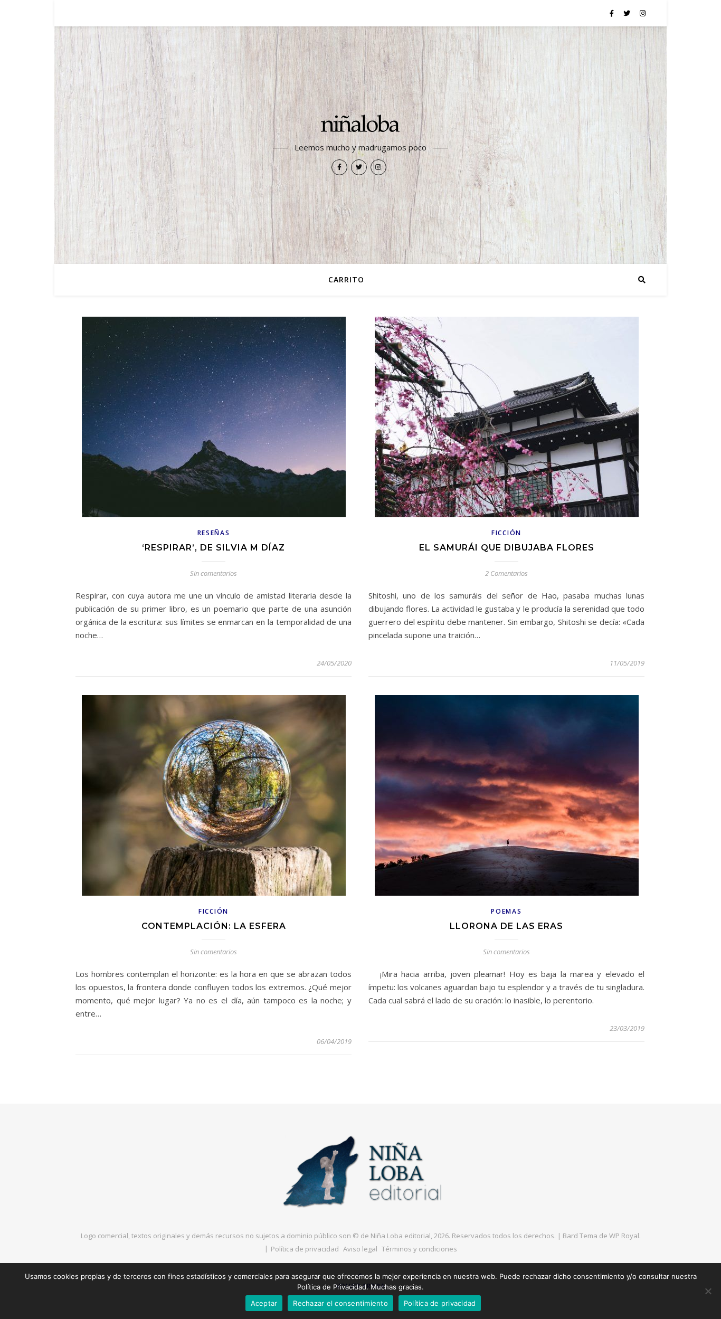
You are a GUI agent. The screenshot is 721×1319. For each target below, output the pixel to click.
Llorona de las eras (506, 926)
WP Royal (624, 1235)
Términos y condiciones (419, 1249)
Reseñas (213, 532)
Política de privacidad (305, 1249)
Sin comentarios (213, 573)
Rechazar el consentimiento (340, 1303)
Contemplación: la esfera (213, 926)
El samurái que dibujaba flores (506, 548)
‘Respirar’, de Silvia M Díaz (213, 548)
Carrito (346, 279)
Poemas (506, 911)
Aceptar (264, 1303)
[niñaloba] (360, 125)
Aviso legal (360, 1249)
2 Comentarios (506, 573)
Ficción (506, 532)
